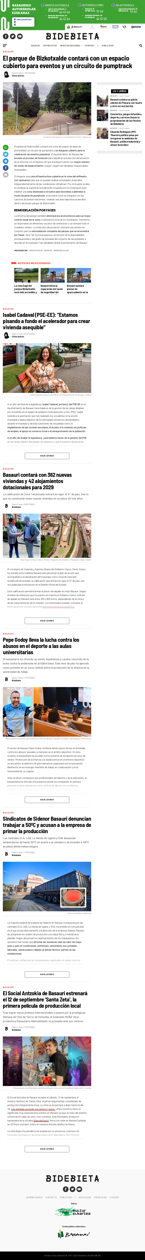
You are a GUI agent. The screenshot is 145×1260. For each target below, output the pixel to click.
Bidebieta (16, 507)
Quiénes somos (34, 1197)
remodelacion (62, 251)
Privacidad (100, 1197)
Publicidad (108, 45)
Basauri (35, 45)
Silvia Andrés (18, 76)
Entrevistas (50, 45)
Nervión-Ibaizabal (70, 45)
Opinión (89, 45)
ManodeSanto (41, 1120)
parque (48, 251)
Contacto (51, 1197)
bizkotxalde (36, 251)
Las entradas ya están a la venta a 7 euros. (33, 1109)
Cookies (114, 1197)
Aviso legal (85, 1197)
